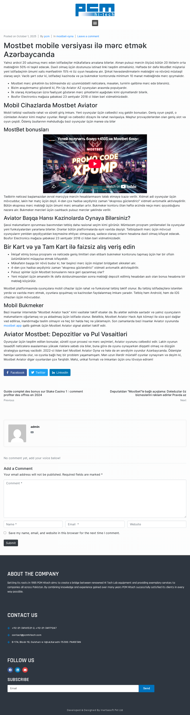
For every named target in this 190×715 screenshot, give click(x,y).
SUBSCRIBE (18, 680)
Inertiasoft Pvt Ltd (112, 710)
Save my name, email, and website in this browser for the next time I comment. (64, 533)
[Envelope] (25, 670)
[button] (95, 23)
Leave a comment (88, 36)
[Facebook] (10, 670)
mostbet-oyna (64, 36)
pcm (47, 36)
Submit (11, 543)
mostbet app (13, 325)
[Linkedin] (17, 670)
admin (35, 427)
